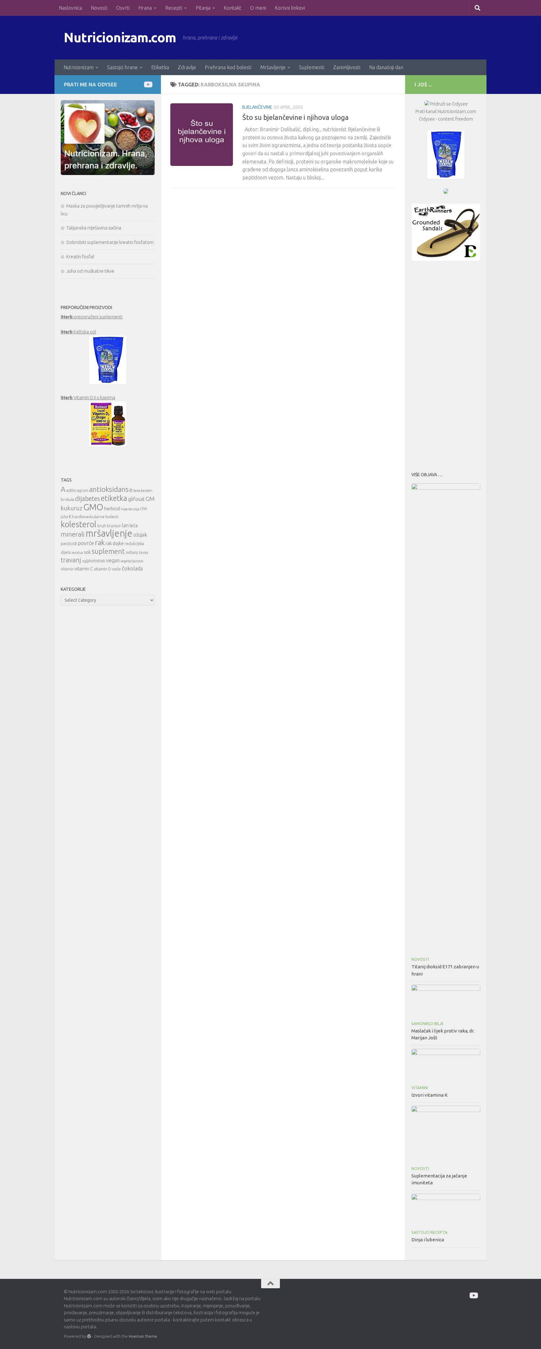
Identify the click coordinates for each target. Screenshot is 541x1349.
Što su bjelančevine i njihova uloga (295, 117)
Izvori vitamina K (429, 1095)
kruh (101, 525)
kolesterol (78, 524)
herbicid (112, 508)
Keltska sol (78, 331)
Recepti (173, 8)
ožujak (140, 535)
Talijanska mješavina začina (93, 227)
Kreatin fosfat (80, 256)
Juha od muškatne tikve (90, 271)
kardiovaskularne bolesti (95, 516)
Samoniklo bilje (427, 1024)
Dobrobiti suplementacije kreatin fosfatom (110, 242)
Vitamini (419, 1088)
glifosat (136, 499)
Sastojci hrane (122, 67)
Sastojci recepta (429, 1232)
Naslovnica (70, 8)
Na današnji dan (386, 67)
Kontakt (232, 8)
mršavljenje (108, 533)
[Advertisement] (445, 364)
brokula (67, 499)
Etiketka (160, 67)
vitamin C (84, 568)
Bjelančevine (257, 107)
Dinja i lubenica (427, 1239)
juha (64, 517)
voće (116, 568)
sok (87, 552)
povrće (86, 543)
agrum (82, 490)
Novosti (99, 8)
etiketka (114, 498)
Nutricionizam (79, 67)
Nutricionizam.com (120, 37)
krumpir (114, 526)
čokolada (132, 568)
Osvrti (123, 8)
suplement (108, 551)
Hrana (145, 8)
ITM (143, 509)
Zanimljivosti (346, 67)
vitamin (67, 569)
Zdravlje (187, 67)
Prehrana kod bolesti (228, 67)
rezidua (77, 552)
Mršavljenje (273, 67)
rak (100, 542)
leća (134, 525)
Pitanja (203, 8)
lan (125, 525)
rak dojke (115, 543)
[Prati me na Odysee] (148, 84)
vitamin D (102, 568)
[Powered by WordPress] (89, 1336)
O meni (258, 8)
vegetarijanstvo (132, 561)
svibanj (132, 552)
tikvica (143, 552)
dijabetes (87, 498)
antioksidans (109, 489)
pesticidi (69, 543)
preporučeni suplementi (91, 316)
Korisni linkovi (290, 8)
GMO (93, 507)
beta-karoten (142, 490)
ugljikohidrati (93, 561)
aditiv (71, 490)
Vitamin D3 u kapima (88, 397)
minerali (73, 534)
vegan (113, 560)
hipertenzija (130, 509)
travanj (71, 560)
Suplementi (311, 67)
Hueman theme (143, 1336)
